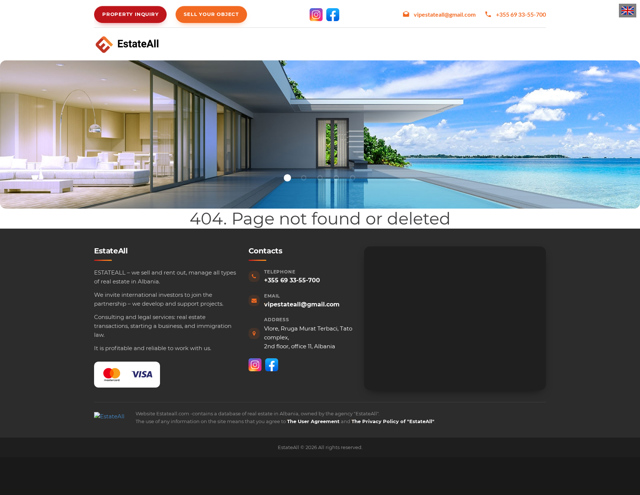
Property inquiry (130, 14)
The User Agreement (313, 421)
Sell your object (211, 14)
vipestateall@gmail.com (445, 14)
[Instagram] (316, 14)
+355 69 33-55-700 (521, 14)
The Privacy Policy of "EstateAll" (392, 421)
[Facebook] (332, 14)
